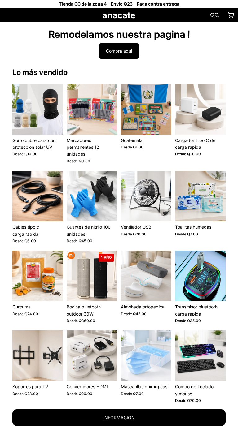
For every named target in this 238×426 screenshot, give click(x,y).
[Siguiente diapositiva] (56, 109)
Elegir (58, 124)
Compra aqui (119, 51)
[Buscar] (212, 15)
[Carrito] (230, 15)
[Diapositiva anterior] (19, 109)
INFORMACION (119, 417)
